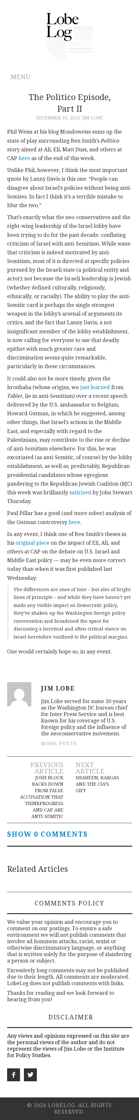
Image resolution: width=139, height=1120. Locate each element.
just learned (95, 387)
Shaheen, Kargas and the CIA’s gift (97, 784)
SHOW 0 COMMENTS (47, 834)
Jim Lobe (92, 117)
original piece (32, 543)
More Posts (59, 743)
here (24, 158)
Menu (20, 77)
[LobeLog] (69, 36)
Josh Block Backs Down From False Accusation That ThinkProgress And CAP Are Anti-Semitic (41, 797)
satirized (80, 492)
